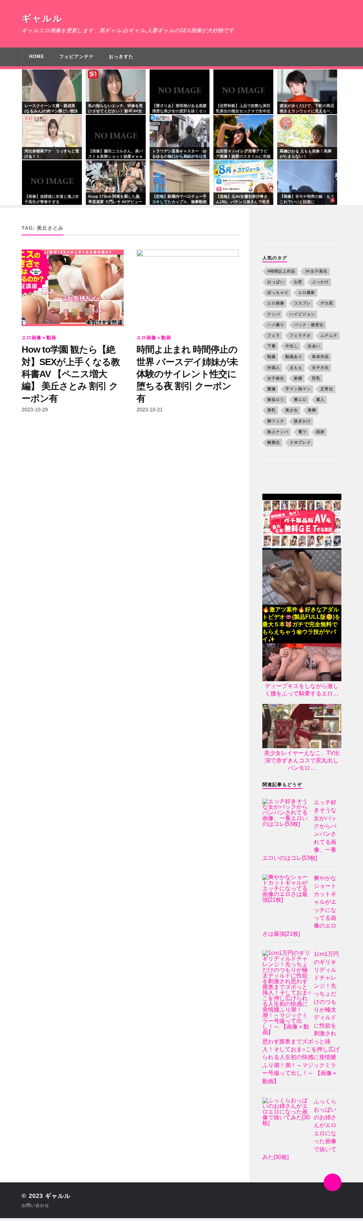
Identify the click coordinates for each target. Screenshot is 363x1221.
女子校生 (275, 378)
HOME (36, 56)
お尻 (298, 282)
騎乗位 (273, 442)
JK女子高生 (316, 271)
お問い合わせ (35, 1205)
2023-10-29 (35, 410)
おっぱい (275, 282)
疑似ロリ (275, 399)
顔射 (320, 432)
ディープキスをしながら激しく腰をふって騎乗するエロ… (302, 689)
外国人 (273, 367)
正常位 (326, 389)
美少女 (291, 410)
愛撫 (271, 389)
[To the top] (332, 1182)
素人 (320, 399)
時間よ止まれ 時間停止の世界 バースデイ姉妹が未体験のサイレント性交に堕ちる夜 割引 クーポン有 (187, 374)
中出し (291, 346)
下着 (271, 346)
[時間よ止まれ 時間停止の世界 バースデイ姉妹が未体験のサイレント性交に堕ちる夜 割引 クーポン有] (187, 288)
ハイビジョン (302, 314)
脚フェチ (275, 421)
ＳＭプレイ (300, 442)
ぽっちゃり (278, 292)
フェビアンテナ (76, 56)
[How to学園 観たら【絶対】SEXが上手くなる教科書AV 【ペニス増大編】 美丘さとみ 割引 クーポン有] (73, 288)
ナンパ (273, 314)
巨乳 (316, 378)
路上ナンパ (278, 432)
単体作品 (320, 356)
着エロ (300, 399)
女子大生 (320, 367)
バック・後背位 (309, 325)
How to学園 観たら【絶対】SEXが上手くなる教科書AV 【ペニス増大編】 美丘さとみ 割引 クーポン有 (71, 374)
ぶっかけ (320, 282)
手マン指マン (298, 389)
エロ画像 (275, 303)
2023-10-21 (149, 410)
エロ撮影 (306, 292)
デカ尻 (326, 303)
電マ (302, 432)
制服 (271, 356)
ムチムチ (328, 335)
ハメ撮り (275, 325)
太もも (296, 367)
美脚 (312, 410)
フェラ (273, 335)
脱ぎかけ (302, 421)
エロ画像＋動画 (39, 337)
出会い (314, 346)
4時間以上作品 (281, 271)
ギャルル (42, 18)
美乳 (271, 410)
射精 (298, 378)
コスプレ (302, 303)
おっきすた (121, 56)
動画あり (293, 356)
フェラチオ (300, 335)
